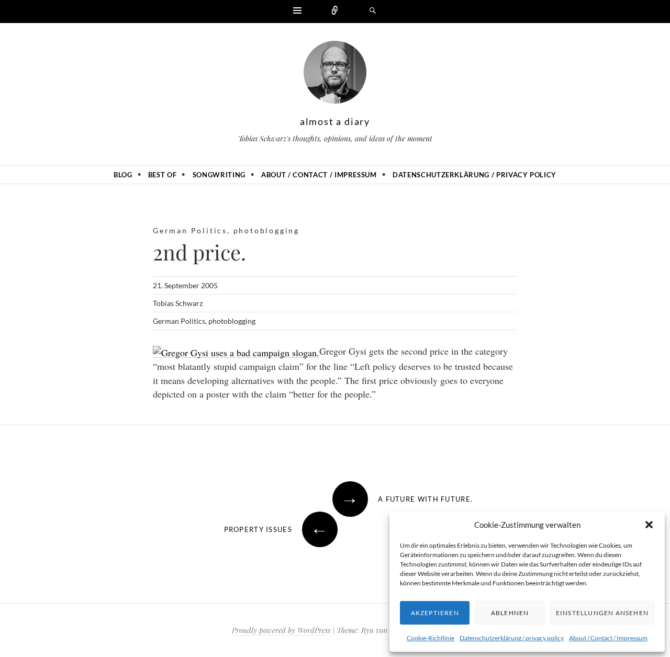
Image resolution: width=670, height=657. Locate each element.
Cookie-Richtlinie (430, 638)
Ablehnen (510, 613)
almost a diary (335, 121)
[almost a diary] (335, 75)
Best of (162, 175)
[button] (649, 524)
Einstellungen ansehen (602, 613)
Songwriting (219, 175)
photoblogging (266, 230)
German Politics (190, 230)
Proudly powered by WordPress (281, 630)
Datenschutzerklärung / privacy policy (512, 638)
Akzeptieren (435, 613)
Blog (123, 175)
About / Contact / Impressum (608, 638)
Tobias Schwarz (178, 303)
